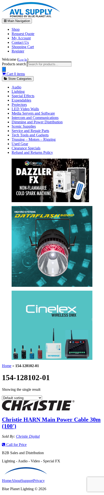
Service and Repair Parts (30, 131)
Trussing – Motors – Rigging (34, 139)
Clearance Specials (26, 148)
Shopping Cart (23, 47)
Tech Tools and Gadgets (30, 135)
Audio (16, 87)
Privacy (39, 481)
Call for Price (16, 445)
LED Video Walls (25, 109)
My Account (21, 38)
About (16, 481)
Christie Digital (28, 436)
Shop (16, 29)
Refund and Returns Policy (32, 152)
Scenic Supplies (24, 126)
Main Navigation (18, 21)
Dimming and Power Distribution (37, 122)
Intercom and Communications (35, 118)
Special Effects (23, 96)
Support (27, 481)
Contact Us (20, 42)
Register (18, 51)
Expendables (21, 100)
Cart (15, 74)
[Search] (4, 69)
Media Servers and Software (33, 113)
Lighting (18, 91)
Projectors (19, 105)
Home (6, 366)
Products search (14, 64)
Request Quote (23, 34)
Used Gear (20, 144)
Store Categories (19, 79)
